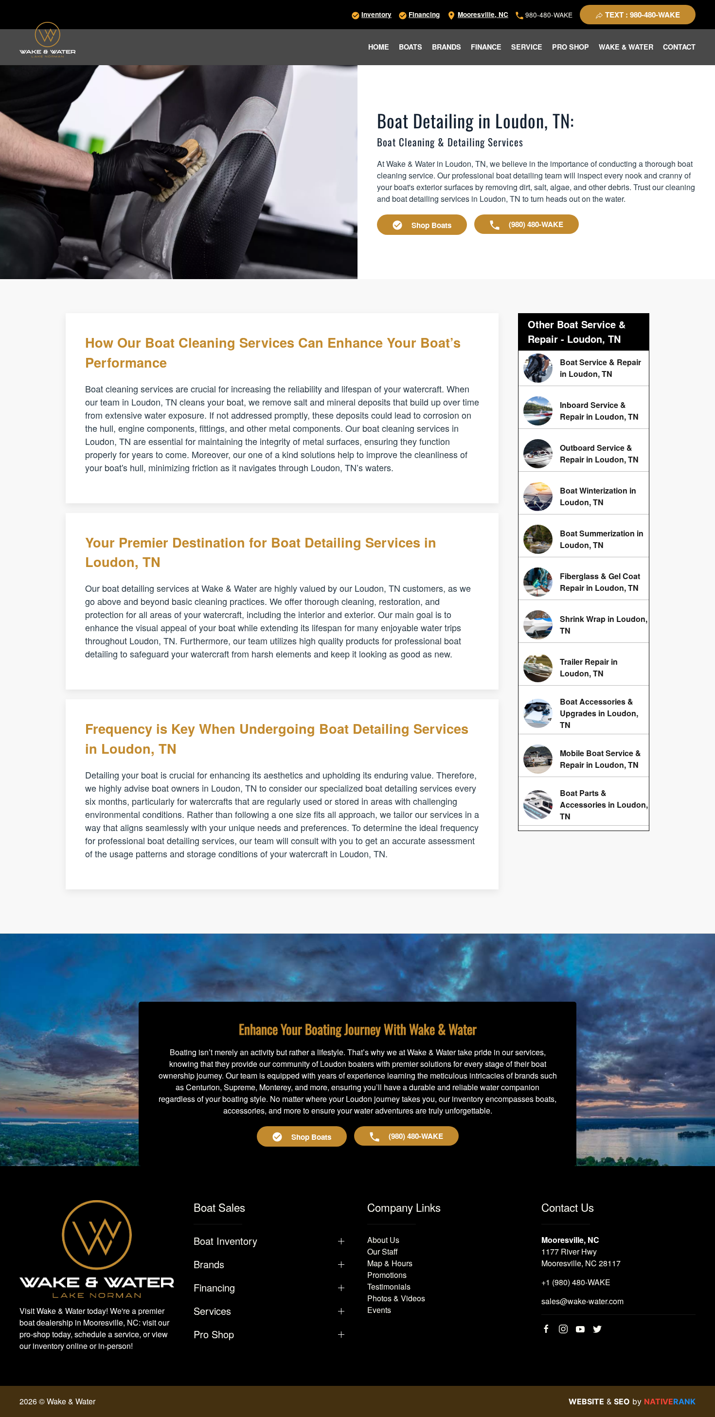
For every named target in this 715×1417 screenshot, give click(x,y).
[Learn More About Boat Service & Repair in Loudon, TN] (583, 368)
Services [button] (212, 1311)
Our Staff (382, 1251)
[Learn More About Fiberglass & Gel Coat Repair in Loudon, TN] (583, 582)
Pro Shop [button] (570, 47)
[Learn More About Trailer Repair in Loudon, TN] (583, 667)
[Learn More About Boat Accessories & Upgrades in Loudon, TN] (583, 713)
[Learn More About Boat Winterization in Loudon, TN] (583, 496)
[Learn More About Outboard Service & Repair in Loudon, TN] (583, 453)
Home (378, 47)
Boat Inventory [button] (225, 1241)
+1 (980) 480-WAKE (575, 1282)
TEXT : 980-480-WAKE (641, 14)
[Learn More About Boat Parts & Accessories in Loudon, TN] (583, 804)
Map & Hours (389, 1263)
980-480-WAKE (547, 14)
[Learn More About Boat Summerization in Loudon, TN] (583, 539)
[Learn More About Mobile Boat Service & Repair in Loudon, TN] (583, 759)
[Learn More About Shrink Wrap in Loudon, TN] (583, 624)
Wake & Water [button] (626, 47)
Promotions (387, 1274)
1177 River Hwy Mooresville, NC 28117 (581, 1257)
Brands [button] (446, 47)
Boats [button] (410, 47)
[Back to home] (47, 39)
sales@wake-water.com (582, 1301)
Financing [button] (214, 1287)
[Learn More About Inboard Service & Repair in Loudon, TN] (583, 410)
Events (379, 1309)
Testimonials (389, 1286)
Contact (679, 47)
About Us (383, 1239)
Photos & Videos (396, 1298)
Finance (486, 47)
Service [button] (526, 47)
